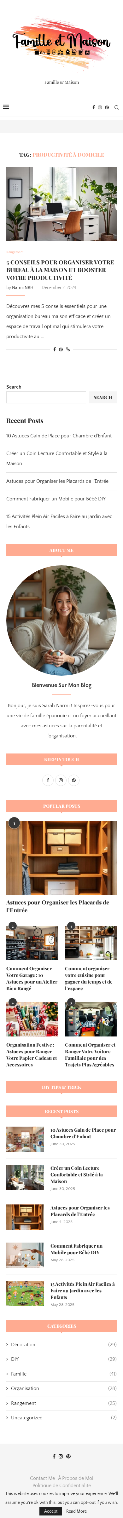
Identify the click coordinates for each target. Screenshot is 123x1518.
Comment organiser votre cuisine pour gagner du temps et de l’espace (89, 978)
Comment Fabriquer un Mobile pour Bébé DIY (56, 499)
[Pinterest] (107, 107)
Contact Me (42, 1478)
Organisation (64, 1388)
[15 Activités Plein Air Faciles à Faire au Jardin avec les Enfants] (25, 1293)
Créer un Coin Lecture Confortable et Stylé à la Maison (76, 1174)
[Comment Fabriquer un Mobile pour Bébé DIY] (25, 1255)
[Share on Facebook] (54, 349)
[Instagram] (100, 107)
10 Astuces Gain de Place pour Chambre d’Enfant (59, 436)
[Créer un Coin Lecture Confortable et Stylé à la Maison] (25, 1177)
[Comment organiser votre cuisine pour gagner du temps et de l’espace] (91, 943)
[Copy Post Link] (68, 349)
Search (13, 387)
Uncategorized (64, 1418)
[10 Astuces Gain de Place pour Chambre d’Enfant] (25, 1139)
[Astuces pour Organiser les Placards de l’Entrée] (61, 858)
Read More (76, 1511)
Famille (64, 1374)
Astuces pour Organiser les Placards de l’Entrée (57, 481)
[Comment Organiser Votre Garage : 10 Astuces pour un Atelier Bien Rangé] (32, 943)
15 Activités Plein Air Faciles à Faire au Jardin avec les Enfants (82, 1290)
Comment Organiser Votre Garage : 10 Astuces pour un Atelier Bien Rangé (31, 978)
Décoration (64, 1345)
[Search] (117, 107)
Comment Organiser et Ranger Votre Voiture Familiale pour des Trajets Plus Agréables (90, 1055)
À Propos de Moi (75, 1478)
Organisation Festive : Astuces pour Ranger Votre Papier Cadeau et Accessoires (31, 1055)
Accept (50, 1511)
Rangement (64, 1403)
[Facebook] (93, 107)
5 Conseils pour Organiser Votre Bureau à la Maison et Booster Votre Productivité (60, 269)
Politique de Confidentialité (61, 1485)
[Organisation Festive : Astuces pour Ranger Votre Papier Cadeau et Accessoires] (32, 1019)
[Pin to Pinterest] (61, 349)
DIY (64, 1359)
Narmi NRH (22, 287)
